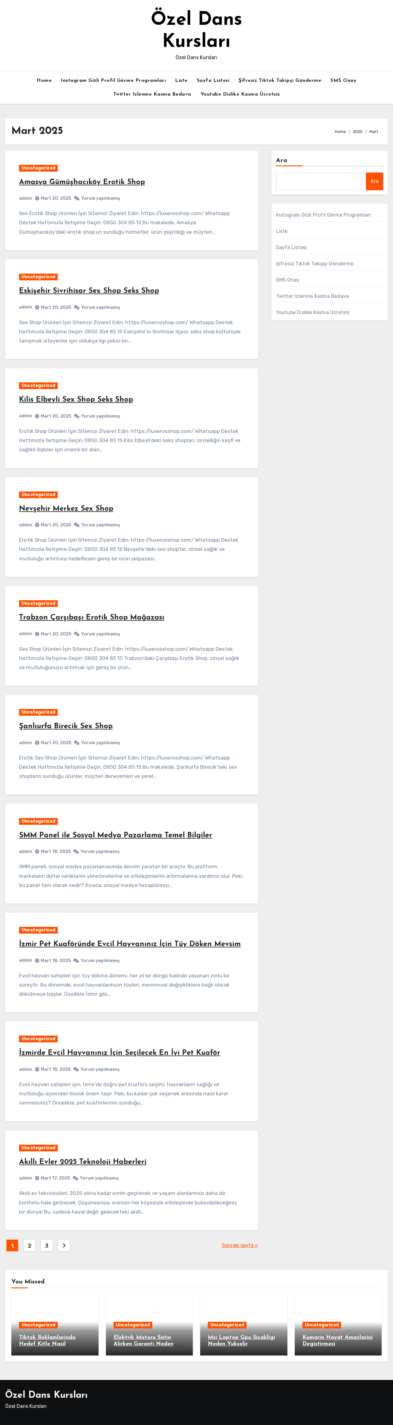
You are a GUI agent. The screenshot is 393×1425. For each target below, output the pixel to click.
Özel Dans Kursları (46, 1395)
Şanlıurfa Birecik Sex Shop (66, 726)
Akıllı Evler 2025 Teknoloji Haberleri (82, 1162)
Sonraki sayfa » (240, 1245)
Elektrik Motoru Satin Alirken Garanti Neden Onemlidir (143, 1344)
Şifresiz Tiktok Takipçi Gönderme (280, 80)
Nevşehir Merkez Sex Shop (66, 509)
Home (44, 80)
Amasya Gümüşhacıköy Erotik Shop (82, 182)
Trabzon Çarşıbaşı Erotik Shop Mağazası (91, 617)
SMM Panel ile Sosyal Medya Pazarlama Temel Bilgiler (115, 835)
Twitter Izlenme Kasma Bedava (152, 94)
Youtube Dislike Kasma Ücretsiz (240, 94)
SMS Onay (343, 80)
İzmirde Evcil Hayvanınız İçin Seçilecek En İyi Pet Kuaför (119, 1053)
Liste (181, 80)
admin (25, 198)
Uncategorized (38, 168)
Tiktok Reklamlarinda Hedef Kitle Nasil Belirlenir (47, 1344)
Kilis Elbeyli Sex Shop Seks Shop (76, 400)
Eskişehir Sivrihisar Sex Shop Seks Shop (89, 291)
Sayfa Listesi (213, 80)
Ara (281, 160)
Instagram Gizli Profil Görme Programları (113, 80)
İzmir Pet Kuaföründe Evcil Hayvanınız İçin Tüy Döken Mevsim (130, 944)
